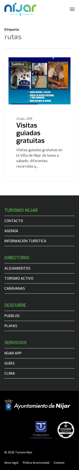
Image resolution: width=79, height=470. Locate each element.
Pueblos (12, 316)
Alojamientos (17, 268)
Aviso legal (11, 463)
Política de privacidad (36, 463)
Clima (9, 373)
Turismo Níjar (22, 62)
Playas (10, 326)
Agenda (11, 231)
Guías (9, 363)
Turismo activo (18, 278)
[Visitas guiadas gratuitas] (39, 119)
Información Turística (25, 241)
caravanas (14, 288)
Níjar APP (13, 353)
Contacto (13, 221)
